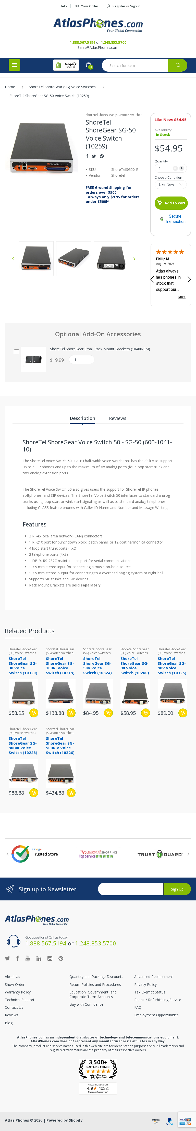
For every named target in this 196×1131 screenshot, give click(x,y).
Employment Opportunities (156, 1015)
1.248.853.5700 (113, 42)
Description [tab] (82, 418)
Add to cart (175, 203)
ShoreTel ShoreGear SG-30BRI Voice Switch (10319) (60, 665)
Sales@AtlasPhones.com (98, 47)
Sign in (135, 6)
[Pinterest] (102, 156)
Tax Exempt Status (149, 992)
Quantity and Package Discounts (96, 976)
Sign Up (177, 889)
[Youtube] (28, 958)
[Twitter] (94, 156)
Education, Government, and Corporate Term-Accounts (93, 994)
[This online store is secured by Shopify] (66, 65)
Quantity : (162, 161)
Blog (9, 1022)
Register (119, 6)
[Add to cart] (33, 712)
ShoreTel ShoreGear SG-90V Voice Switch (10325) (172, 665)
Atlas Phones (17, 1120)
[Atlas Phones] (98, 25)
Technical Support (19, 999)
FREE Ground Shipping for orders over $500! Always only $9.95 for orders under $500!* (113, 194)
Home (10, 86)
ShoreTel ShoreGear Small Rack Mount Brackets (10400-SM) (100, 349)
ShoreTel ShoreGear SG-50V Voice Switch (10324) (97, 665)
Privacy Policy (145, 984)
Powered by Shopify (64, 1120)
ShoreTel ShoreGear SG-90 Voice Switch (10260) (134, 665)
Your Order (89, 6)
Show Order (14, 984)
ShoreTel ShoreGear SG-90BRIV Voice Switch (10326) (60, 745)
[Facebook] (87, 156)
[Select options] (145, 712)
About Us (12, 976)
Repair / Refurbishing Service (157, 999)
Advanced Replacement (153, 976)
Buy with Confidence (86, 1004)
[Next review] (189, 280)
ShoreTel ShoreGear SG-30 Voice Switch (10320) (23, 665)
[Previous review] (152, 280)
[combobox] (144, 65)
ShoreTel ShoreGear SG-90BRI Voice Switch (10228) (23, 745)
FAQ (137, 1007)
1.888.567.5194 (82, 42)
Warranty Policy (18, 992)
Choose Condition (168, 177)
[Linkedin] (38, 958)
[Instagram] (49, 958)
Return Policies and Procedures (95, 984)
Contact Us (14, 1007)
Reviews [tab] (117, 418)
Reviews (11, 1015)
